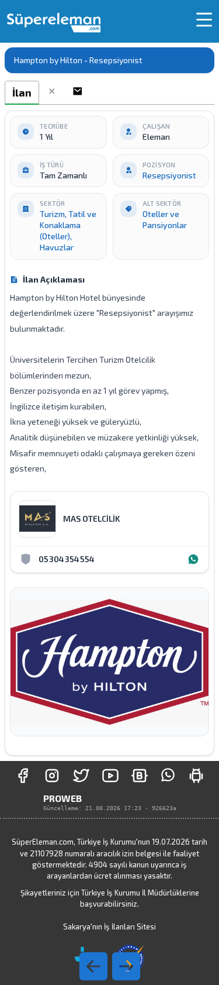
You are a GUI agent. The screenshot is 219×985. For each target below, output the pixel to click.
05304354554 (67, 559)
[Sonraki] (93, 966)
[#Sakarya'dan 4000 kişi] (81, 775)
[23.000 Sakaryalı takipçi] (52, 775)
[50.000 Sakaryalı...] (23, 775)
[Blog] (139, 775)
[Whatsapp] (193, 559)
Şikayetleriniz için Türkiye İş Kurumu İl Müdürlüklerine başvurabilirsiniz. (109, 898)
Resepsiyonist (169, 175)
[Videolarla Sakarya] (110, 775)
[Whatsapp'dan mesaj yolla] (168, 775)
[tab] (22, 93)
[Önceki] (126, 966)
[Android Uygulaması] (196, 775)
